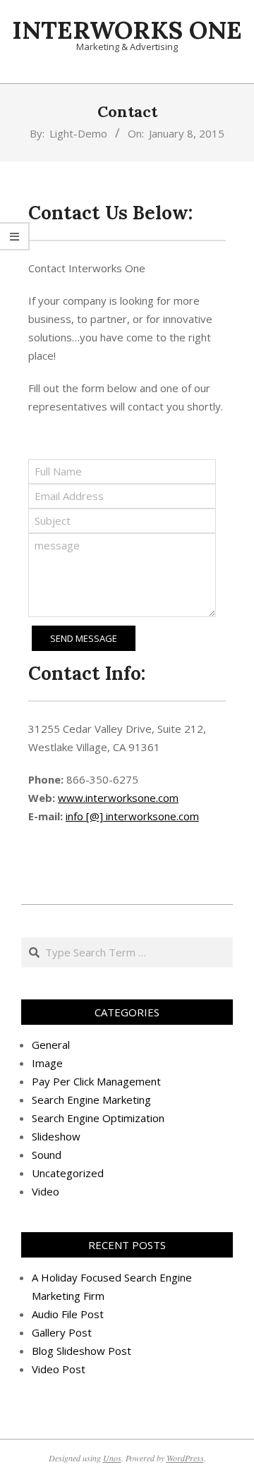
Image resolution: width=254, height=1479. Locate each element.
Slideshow (56, 1136)
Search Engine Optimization (98, 1118)
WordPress (185, 1457)
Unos (112, 1457)
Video (45, 1191)
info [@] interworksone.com (132, 816)
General (51, 1044)
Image (47, 1063)
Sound (46, 1155)
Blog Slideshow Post (81, 1351)
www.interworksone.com (118, 798)
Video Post (58, 1369)
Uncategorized (68, 1173)
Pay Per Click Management (96, 1081)
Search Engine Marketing (91, 1099)
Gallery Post (62, 1332)
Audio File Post (68, 1314)
